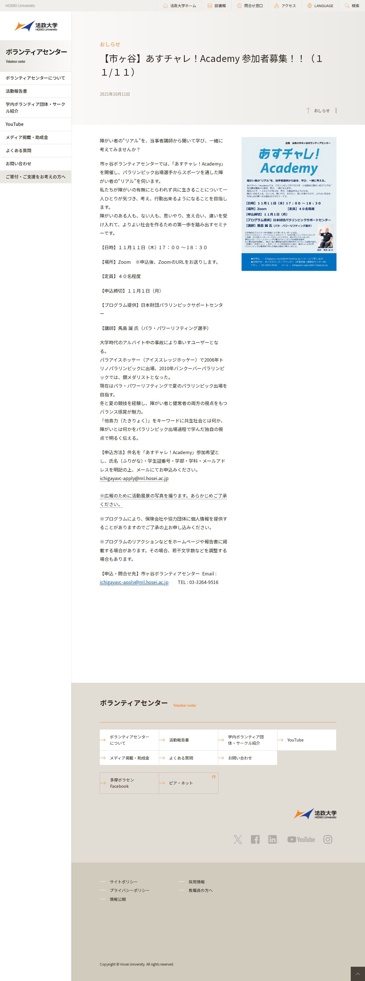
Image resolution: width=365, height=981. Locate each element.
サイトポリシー (124, 882)
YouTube (14, 124)
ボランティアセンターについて (35, 78)
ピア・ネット (181, 783)
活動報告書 (16, 91)
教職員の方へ (201, 890)
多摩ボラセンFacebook (122, 783)
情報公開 (118, 899)
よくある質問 (18, 150)
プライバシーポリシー (130, 890)
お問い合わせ (18, 163)
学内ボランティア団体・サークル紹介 (35, 107)
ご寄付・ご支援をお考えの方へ (36, 177)
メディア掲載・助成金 (27, 137)
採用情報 (197, 882)
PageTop (358, 974)
